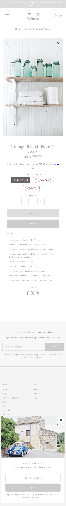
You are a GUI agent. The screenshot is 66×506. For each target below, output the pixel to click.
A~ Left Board (21, 180)
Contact (5, 414)
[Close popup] (61, 420)
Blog (4, 406)
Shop (4, 393)
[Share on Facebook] (28, 294)
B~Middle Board (43, 180)
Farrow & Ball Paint (10, 397)
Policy (35, 397)
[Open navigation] (10, 16)
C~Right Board (32, 188)
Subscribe (6, 410)
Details (10, 233)
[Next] (15, 43)
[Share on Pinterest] (38, 294)
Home (18, 28)
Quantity (33, 195)
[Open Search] (55, 15)
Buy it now (33, 223)
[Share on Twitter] (33, 294)
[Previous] (8, 43)
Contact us (32, 287)
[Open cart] (60, 16)
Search (36, 389)
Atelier (4, 401)
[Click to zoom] (58, 43)
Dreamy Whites (33, 16)
